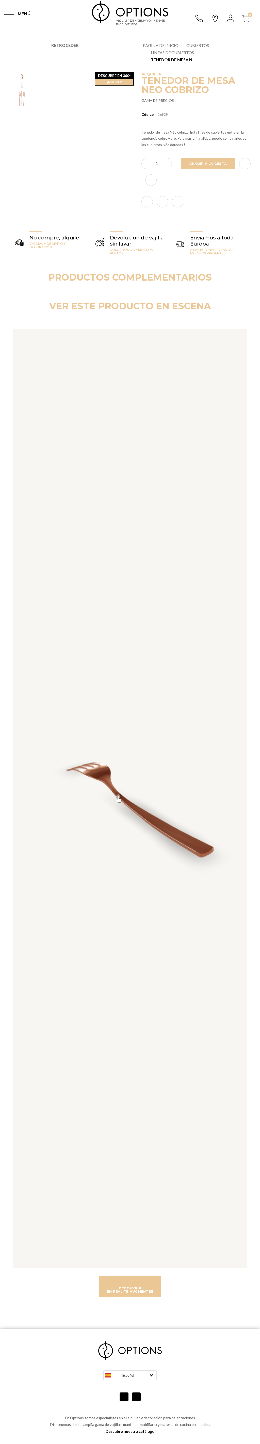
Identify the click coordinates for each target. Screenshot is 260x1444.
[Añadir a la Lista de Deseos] (245, 163)
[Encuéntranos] (215, 18)
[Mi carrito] (247, 18)
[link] (147, 201)
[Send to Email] (151, 180)
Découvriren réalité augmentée (130, 1289)
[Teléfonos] (199, 18)
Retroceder (65, 45)
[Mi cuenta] (231, 18)
